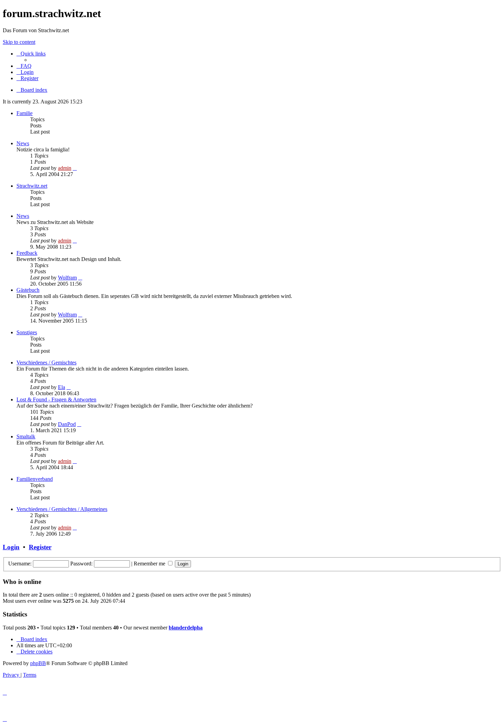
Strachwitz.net (31, 186)
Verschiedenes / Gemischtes (46, 362)
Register (40, 547)
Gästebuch (27, 290)
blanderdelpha (186, 627)
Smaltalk (25, 436)
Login (11, 547)
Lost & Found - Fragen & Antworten (56, 399)
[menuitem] (24, 66)
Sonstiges (26, 332)
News (22, 143)
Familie (24, 113)
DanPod (67, 424)
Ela (61, 387)
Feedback (26, 253)
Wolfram (67, 277)
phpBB (38, 663)
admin (64, 168)
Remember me (150, 563)
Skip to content (19, 42)
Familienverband (34, 479)
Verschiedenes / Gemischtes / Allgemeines (61, 509)
